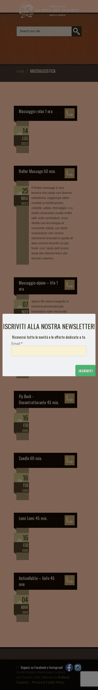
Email (16, 344)
